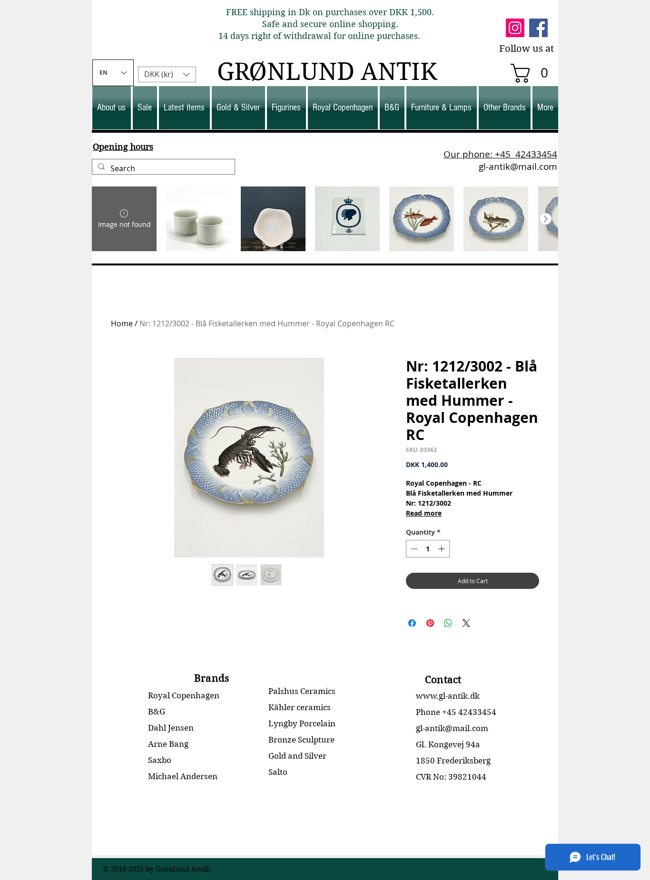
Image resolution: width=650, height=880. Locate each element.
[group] (325, 218)
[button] (534, 73)
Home (122, 323)
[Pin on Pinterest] (430, 623)
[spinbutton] (427, 548)
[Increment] (442, 548)
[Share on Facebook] (412, 623)
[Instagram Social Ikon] (515, 28)
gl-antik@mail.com (518, 166)
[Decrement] (413, 548)
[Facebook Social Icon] (538, 28)
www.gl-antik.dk (448, 696)
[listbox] (167, 74)
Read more (424, 513)
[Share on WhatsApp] (448, 623)
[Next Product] (546, 219)
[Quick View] (198, 218)
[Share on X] (466, 623)
